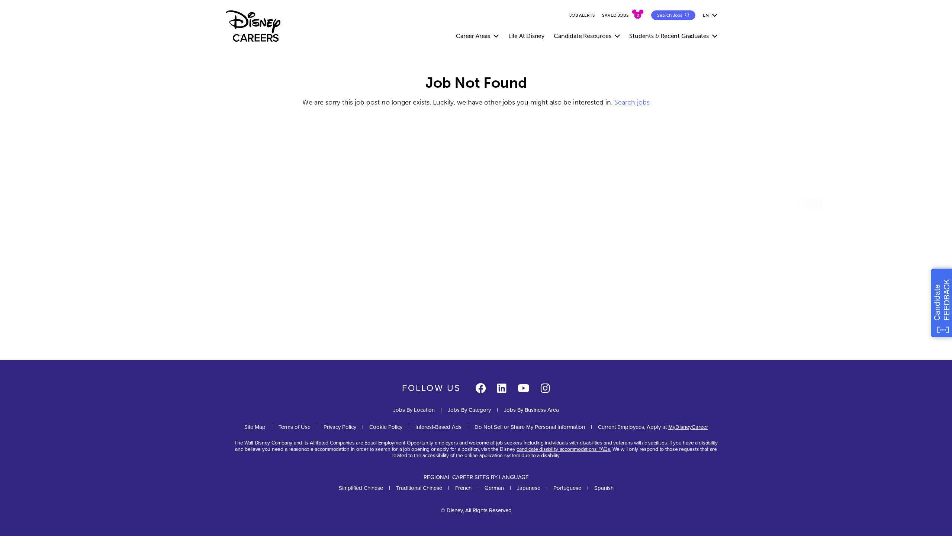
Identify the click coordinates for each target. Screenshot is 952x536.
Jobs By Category (469, 410)
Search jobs (632, 102)
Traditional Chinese (419, 488)
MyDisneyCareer (688, 427)
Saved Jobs (615, 15)
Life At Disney (526, 35)
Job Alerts (582, 15)
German (494, 488)
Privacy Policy (340, 427)
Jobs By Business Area (531, 410)
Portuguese (567, 488)
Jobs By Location (414, 410)
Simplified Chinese (361, 488)
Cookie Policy (385, 427)
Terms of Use (295, 427)
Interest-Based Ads (438, 427)
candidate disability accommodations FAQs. (564, 449)
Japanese (528, 488)
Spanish (604, 488)
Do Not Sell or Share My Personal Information (530, 427)
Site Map (255, 427)
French (463, 488)
